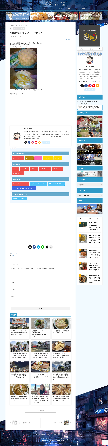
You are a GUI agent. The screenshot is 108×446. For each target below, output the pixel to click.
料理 (31, 8)
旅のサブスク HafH (18, 198)
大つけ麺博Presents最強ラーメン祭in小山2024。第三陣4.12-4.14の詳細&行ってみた (40, 355)
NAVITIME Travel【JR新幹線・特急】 (23, 188)
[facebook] (29, 142)
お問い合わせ (57, 434)
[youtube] (36, 142)
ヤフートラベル (44, 168)
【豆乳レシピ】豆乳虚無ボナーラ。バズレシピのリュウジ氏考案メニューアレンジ (94, 240)
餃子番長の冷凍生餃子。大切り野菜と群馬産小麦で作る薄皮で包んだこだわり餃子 (61, 398)
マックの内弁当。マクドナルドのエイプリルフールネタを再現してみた (40, 375)
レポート (46, 8)
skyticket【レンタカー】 (37, 184)
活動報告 (84, 8)
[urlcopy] (51, 247)
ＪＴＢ (15, 168)
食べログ (57, 158)
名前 (12, 282)
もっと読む (41, 410)
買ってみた (14, 253)
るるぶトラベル (17, 173)
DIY (69, 8)
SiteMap (50, 434)
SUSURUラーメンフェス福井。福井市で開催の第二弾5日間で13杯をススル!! (19, 332)
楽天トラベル (57, 168)
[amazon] (39, 142)
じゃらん (23, 168)
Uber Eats (47, 158)
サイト (12, 296)
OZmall (38, 158)
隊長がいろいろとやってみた (54, 5)
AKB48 (13, 255)
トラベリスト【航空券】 (55, 184)
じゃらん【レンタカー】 (19, 184)
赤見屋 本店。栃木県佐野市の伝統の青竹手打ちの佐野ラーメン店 (19, 398)
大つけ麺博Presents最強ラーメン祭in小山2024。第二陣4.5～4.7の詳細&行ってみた (19, 375)
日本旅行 (33, 168)
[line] (42, 247)
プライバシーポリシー (67, 434)
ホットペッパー (17, 158)
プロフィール (46, 142)
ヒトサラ (28, 158)
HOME (37, 434)
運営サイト (43, 434)
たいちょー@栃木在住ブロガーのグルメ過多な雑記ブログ (54, 438)
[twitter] (25, 142)
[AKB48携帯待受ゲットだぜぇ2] (38, 247)
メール (13, 289)
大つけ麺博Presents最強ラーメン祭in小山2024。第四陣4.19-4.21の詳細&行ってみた (19, 355)
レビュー (54, 8)
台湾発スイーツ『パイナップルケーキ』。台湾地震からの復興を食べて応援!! (61, 355)
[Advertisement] (24, 110)
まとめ (76, 8)
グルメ (38, 8)
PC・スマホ (62, 8)
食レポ (19, 253)
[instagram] (32, 142)
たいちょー (68, 39)
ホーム (23, 8)
